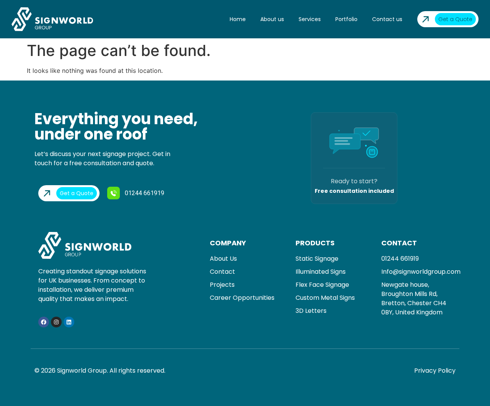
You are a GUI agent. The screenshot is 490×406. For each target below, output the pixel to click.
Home (238, 19)
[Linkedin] (69, 322)
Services (310, 19)
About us (272, 19)
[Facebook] (43, 322)
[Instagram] (56, 322)
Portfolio (346, 19)
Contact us (387, 19)
